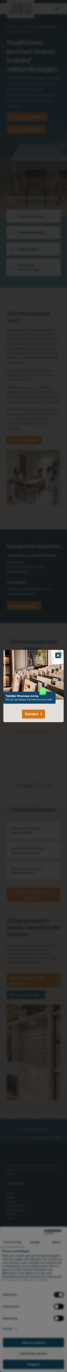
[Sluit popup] (58, 655)
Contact (31, 714)
